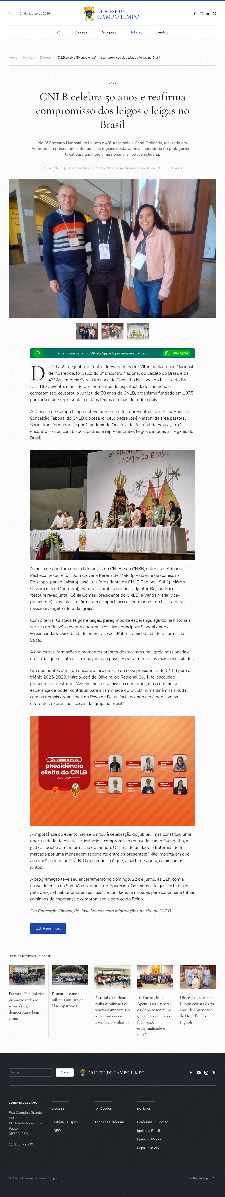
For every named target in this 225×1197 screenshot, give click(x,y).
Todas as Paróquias (109, 1122)
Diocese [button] (81, 32)
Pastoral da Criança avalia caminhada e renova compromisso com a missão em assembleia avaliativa (112, 1010)
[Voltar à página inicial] (113, 13)
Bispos (72, 1122)
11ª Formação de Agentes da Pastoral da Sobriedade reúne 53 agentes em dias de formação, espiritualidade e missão (155, 1016)
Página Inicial (50, 928)
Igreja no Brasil (148, 1130)
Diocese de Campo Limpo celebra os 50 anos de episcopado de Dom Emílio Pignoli (197, 1010)
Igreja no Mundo (149, 1139)
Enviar (65, 1072)
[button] (11, 13)
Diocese (177, 168)
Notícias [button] (135, 32)
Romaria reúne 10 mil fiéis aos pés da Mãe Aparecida (67, 1000)
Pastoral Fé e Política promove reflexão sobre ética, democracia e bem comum (26, 1006)
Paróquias (108, 32)
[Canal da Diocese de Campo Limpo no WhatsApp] (38, 353)
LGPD (56, 1130)
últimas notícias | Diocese (30, 956)
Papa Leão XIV (148, 1147)
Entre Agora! (180, 353)
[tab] (87, 331)
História (58, 1122)
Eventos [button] (161, 32)
